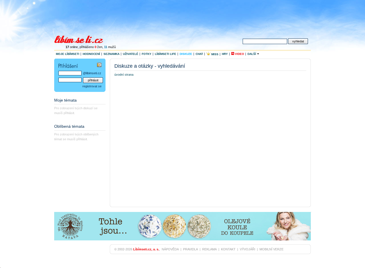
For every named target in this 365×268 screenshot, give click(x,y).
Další (252, 53)
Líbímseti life (165, 53)
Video (239, 53)
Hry (225, 53)
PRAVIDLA (190, 249)
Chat (199, 53)
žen (98, 47)
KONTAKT (228, 249)
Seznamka (111, 53)
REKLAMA (209, 249)
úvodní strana (123, 74)
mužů (110, 47)
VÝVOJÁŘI (247, 249)
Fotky (146, 53)
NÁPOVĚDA (170, 249)
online (72, 47)
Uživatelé (130, 53)
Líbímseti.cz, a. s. (146, 249)
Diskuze (186, 53)
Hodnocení (91, 53)
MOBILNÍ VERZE (271, 249)
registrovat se (92, 86)
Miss (214, 54)
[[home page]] (82, 38)
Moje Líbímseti (67, 53)
